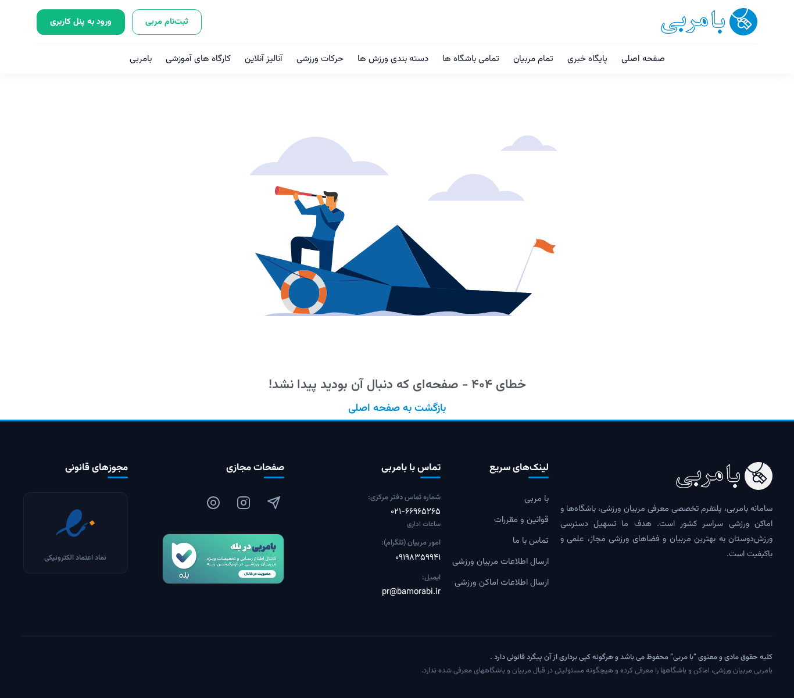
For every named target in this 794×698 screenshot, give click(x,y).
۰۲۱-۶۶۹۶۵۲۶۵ (416, 512)
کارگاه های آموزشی (198, 59)
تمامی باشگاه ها (470, 59)
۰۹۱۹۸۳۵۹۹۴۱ (418, 558)
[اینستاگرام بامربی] (243, 502)
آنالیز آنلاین (263, 59)
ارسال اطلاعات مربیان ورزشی (500, 562)
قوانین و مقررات (521, 520)
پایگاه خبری (587, 59)
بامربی (141, 59)
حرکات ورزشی (320, 59)
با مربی (536, 499)
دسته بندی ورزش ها (392, 59)
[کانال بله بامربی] (212, 559)
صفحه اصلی (643, 59)
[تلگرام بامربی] (273, 502)
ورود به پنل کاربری (81, 21)
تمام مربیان (533, 59)
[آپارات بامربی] (213, 502)
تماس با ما (531, 541)
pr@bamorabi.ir (411, 592)
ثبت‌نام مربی (166, 21)
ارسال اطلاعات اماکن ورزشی (502, 583)
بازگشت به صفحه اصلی (397, 408)
